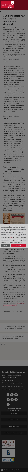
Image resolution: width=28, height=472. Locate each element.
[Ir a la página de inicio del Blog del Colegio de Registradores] (7, 4)
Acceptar (18, 245)
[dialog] (14, 236)
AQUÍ (11, 237)
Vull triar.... (5, 245)
